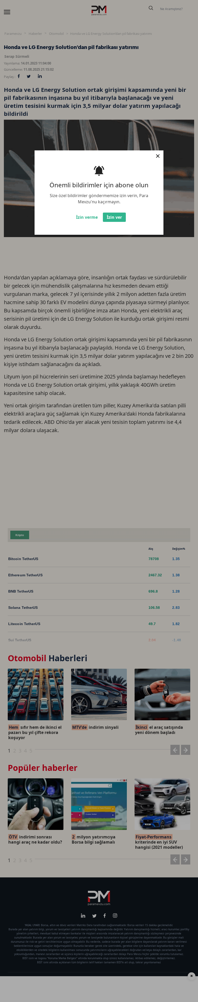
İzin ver (114, 217)
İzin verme (87, 217)
